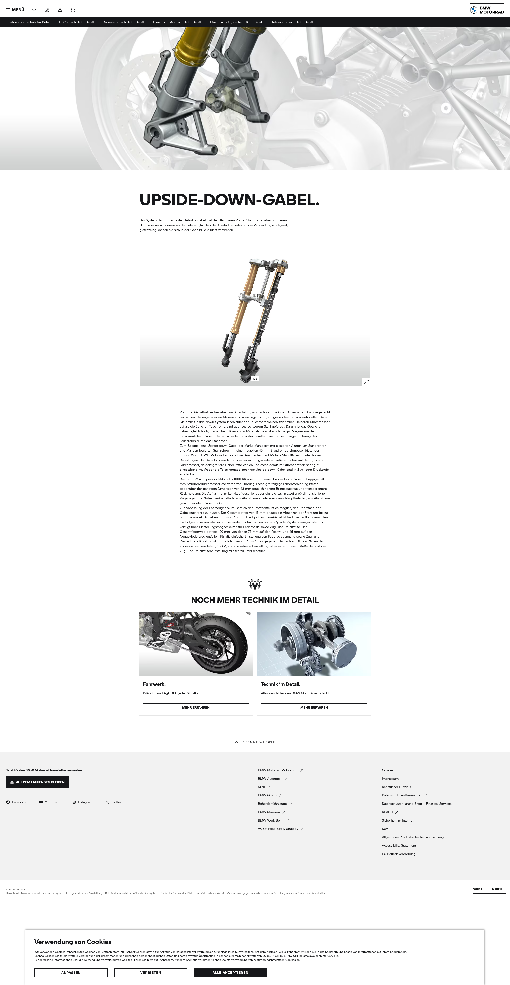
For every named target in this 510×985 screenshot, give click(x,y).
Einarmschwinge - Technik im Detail (236, 22)
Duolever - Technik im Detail (123, 22)
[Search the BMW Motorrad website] (34, 8)
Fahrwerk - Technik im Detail (29, 22)
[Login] (60, 8)
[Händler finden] (47, 8)
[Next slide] (366, 321)
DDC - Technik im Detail (76, 22)
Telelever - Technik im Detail (292, 22)
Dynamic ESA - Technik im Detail (177, 22)
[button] (15, 10)
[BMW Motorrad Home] (487, 10)
